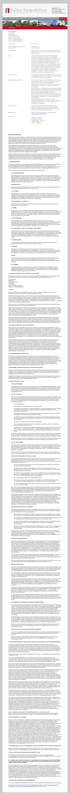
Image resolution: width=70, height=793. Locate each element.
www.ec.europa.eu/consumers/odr (38, 113)
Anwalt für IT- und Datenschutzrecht (26, 786)
